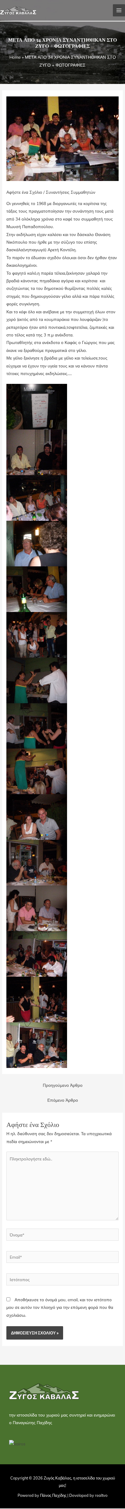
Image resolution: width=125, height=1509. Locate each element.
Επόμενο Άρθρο (62, 1100)
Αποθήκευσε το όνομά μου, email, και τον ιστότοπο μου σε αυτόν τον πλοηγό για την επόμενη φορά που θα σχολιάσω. (59, 1307)
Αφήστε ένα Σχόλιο (24, 192)
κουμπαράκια (57, 319)
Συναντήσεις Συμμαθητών (70, 192)
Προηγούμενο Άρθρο (63, 1085)
